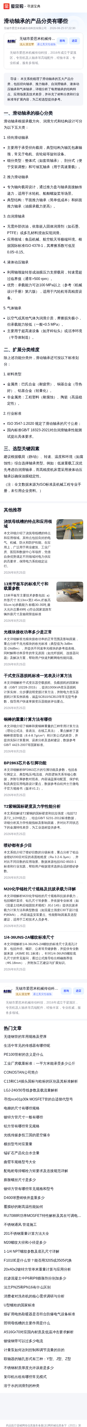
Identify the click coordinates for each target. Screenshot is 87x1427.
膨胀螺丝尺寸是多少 (20, 1180)
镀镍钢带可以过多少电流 (23, 1341)
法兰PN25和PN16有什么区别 (27, 1287)
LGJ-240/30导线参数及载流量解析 (31, 1090)
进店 (74, 40)
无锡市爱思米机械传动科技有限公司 (37, 39)
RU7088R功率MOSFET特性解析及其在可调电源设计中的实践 (42, 1217)
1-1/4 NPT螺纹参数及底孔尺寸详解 (31, 1251)
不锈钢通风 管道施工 (20, 1224)
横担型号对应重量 (18, 1144)
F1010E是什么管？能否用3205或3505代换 (38, 1260)
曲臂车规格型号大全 (20, 1162)
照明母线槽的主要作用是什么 (27, 1323)
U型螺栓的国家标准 (19, 1305)
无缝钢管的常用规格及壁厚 (25, 1036)
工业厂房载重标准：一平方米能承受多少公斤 (39, 1063)
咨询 (62, 40)
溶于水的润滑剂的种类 (21, 1386)
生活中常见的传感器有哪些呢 (27, 1045)
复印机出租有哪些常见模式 (25, 1377)
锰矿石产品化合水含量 (21, 1153)
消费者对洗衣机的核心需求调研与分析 (34, 1296)
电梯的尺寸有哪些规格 (21, 1108)
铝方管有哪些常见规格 (21, 1126)
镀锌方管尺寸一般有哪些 (23, 1117)
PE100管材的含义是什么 (23, 1054)
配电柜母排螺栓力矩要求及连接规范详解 (36, 1171)
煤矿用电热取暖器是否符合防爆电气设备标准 (39, 1314)
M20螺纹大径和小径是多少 (25, 1242)
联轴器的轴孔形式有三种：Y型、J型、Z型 (37, 1359)
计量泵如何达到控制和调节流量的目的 (34, 1350)
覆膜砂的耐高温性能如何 (23, 1207)
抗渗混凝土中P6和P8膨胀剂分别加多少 (35, 1278)
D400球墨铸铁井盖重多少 (24, 1198)
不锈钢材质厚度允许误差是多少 (29, 1368)
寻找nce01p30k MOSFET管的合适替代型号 (38, 1099)
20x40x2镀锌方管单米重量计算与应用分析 (37, 1269)
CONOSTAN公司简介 (21, 1072)
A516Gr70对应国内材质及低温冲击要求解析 (39, 1332)
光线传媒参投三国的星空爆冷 (27, 1135)
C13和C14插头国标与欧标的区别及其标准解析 (41, 1081)
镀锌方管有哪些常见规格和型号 (29, 1189)
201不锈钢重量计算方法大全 (26, 1233)
